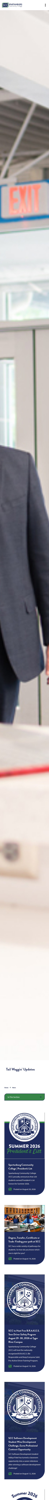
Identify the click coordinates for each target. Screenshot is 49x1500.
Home (6, 1088)
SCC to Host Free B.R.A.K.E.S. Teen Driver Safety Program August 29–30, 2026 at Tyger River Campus (24, 1336)
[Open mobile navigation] (45, 5)
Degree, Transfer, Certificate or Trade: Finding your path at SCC (24, 1239)
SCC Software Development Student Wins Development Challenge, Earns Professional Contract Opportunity (23, 1443)
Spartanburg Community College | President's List (20, 1166)
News (14, 1088)
